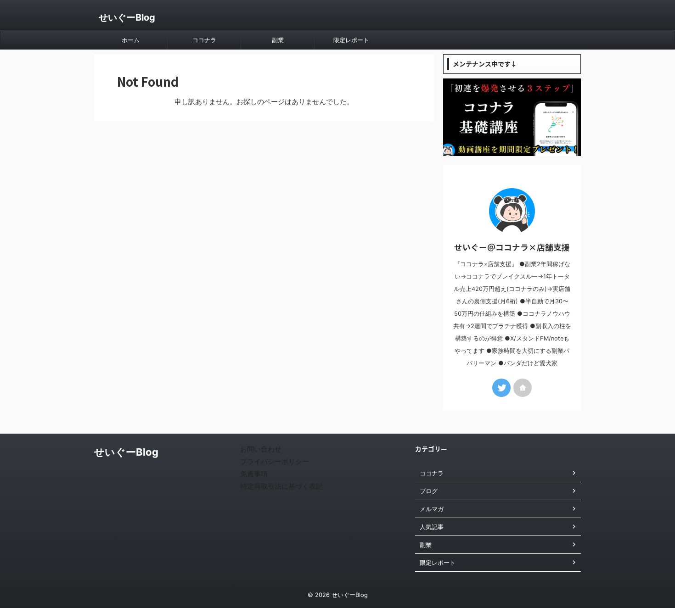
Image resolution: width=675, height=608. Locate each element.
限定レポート (351, 40)
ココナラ (204, 40)
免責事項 (254, 473)
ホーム (131, 40)
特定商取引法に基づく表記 (281, 486)
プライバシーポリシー (274, 461)
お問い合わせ (260, 449)
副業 (278, 40)
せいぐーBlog (127, 17)
